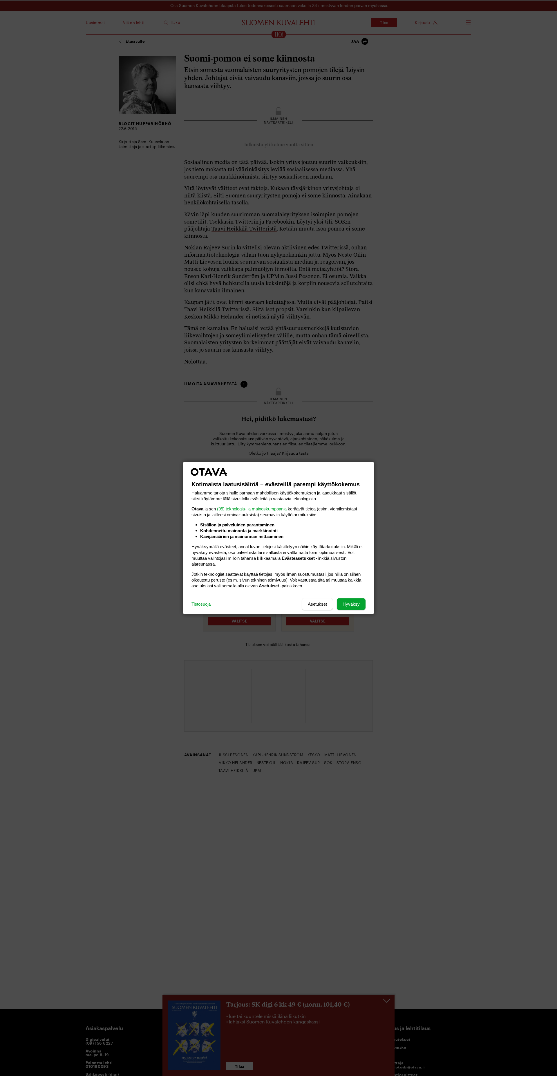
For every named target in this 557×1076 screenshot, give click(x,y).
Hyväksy (351, 604)
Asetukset (317, 604)
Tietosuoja (201, 604)
